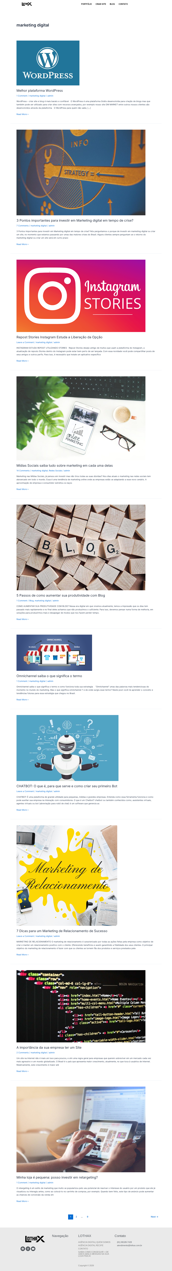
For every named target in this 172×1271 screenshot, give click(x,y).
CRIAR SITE (101, 4)
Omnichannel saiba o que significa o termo (49, 676)
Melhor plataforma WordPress (39, 90)
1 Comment (21, 95)
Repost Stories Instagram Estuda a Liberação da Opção (59, 337)
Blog (31, 600)
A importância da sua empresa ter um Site (48, 1047)
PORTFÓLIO (86, 4)
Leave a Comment (25, 342)
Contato (83, 1249)
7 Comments (22, 225)
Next (154, 1216)
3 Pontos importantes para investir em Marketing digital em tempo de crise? (74, 220)
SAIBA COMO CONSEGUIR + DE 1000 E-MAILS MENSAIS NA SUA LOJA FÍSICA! (93, 1254)
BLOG (112, 4)
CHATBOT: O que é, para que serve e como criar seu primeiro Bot (66, 786)
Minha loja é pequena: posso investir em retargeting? (57, 1177)
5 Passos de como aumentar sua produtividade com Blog (60, 595)
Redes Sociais (55, 470)
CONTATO (123, 4)
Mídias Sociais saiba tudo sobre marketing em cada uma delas (64, 465)
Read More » (22, 114)
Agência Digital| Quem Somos (94, 1242)
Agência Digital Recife (90, 1245)
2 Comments (22, 1052)
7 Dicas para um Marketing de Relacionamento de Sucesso (61, 931)
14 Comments (23, 470)
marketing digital (37, 95)
